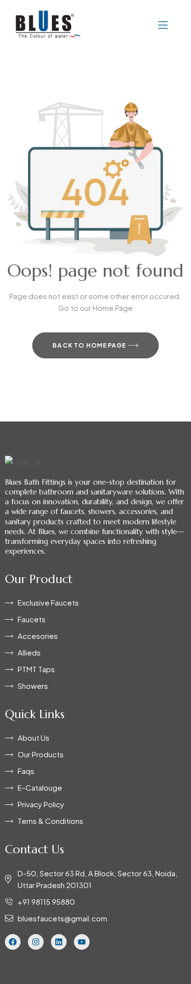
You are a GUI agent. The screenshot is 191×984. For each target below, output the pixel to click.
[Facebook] (13, 942)
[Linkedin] (59, 942)
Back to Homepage (90, 345)
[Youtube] (82, 942)
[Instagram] (36, 942)
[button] (133, 24)
